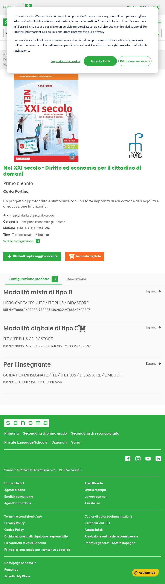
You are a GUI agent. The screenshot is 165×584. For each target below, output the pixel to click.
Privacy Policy (14, 523)
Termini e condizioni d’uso (23, 516)
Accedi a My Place (17, 576)
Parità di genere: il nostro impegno (110, 543)
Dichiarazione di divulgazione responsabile (36, 536)
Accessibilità (94, 530)
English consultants (18, 496)
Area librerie (94, 483)
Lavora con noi (96, 496)
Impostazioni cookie (65, 61)
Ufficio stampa (95, 490)
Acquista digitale (88, 256)
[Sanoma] (26, 423)
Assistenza (92, 503)
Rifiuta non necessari (135, 61)
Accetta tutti (100, 61)
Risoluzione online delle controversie (111, 536)
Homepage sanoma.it (20, 563)
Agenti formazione (17, 503)
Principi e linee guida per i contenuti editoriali (37, 550)
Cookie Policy (14, 530)
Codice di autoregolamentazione (108, 516)
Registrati (11, 570)
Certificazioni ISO (97, 523)
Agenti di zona (14, 490)
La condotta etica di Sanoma (25, 543)
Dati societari (14, 483)
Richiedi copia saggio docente (35, 256)
